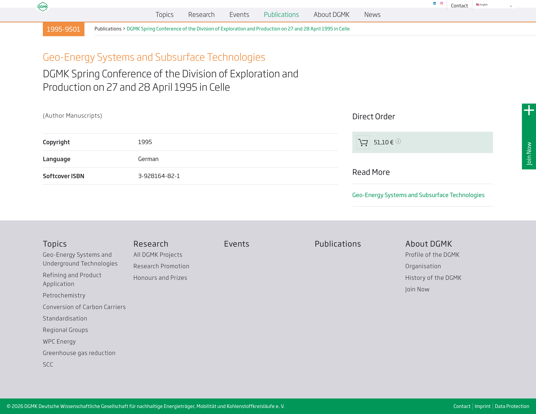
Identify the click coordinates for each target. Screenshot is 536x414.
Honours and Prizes (160, 277)
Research (150, 243)
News (372, 14)
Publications (338, 243)
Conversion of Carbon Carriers (84, 306)
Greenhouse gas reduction (79, 352)
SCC (48, 364)
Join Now (528, 153)
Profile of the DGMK (432, 254)
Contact (462, 406)
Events (237, 243)
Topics (55, 243)
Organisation (423, 266)
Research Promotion (161, 266)
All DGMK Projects (157, 254)
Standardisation (65, 318)
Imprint (483, 406)
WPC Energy (59, 341)
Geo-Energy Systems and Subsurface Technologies (418, 194)
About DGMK (428, 243)
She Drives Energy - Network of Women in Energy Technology (243, 27)
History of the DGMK (433, 277)
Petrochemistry (64, 295)
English (484, 4)
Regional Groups (65, 329)
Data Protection (512, 406)
